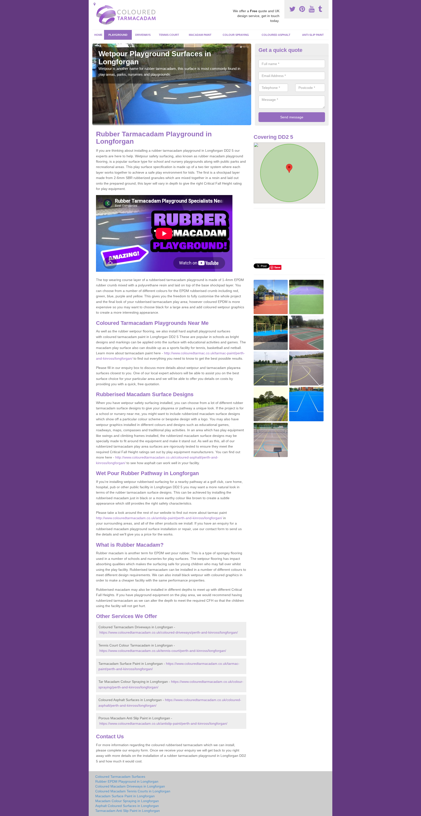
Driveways (143, 34)
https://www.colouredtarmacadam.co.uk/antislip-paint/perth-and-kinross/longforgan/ (163, 723)
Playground (117, 34)
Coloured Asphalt (276, 34)
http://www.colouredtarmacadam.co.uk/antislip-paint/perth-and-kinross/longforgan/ (159, 518)
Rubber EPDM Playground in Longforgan (126, 781)
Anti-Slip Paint (313, 34)
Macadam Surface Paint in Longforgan (125, 796)
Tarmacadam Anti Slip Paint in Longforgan (127, 811)
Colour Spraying (236, 34)
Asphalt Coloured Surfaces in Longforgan (127, 806)
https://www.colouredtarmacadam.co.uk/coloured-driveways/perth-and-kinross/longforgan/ (168, 632)
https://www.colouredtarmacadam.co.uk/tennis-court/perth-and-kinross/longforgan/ (162, 651)
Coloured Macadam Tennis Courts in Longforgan (132, 791)
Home (98, 34)
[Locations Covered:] (95, 4)
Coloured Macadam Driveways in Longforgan (130, 786)
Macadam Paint (200, 34)
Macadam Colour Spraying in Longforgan (127, 801)
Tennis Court (169, 34)
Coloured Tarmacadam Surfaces (120, 776)
